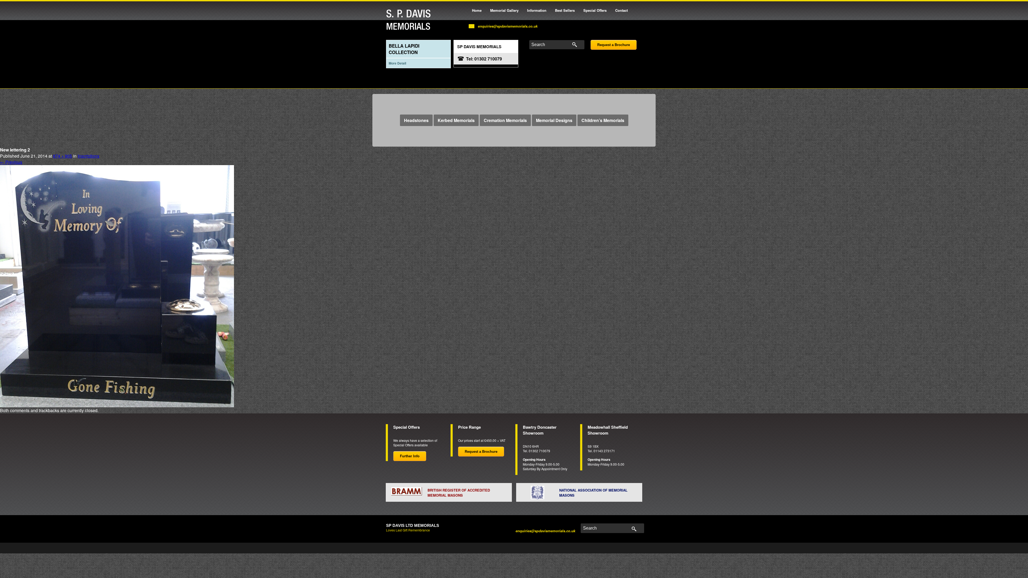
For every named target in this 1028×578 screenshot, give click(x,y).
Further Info (409, 456)
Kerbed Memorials (456, 120)
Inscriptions (88, 156)
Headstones (416, 120)
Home (477, 10)
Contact (621, 10)
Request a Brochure (613, 45)
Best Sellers (565, 10)
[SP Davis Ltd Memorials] (410, 20)
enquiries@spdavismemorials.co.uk (508, 26)
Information (536, 10)
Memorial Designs (554, 120)
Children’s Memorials (602, 120)
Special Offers (595, 10)
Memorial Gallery (504, 10)
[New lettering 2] (117, 285)
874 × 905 (62, 156)
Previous (11, 162)
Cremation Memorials (505, 120)
